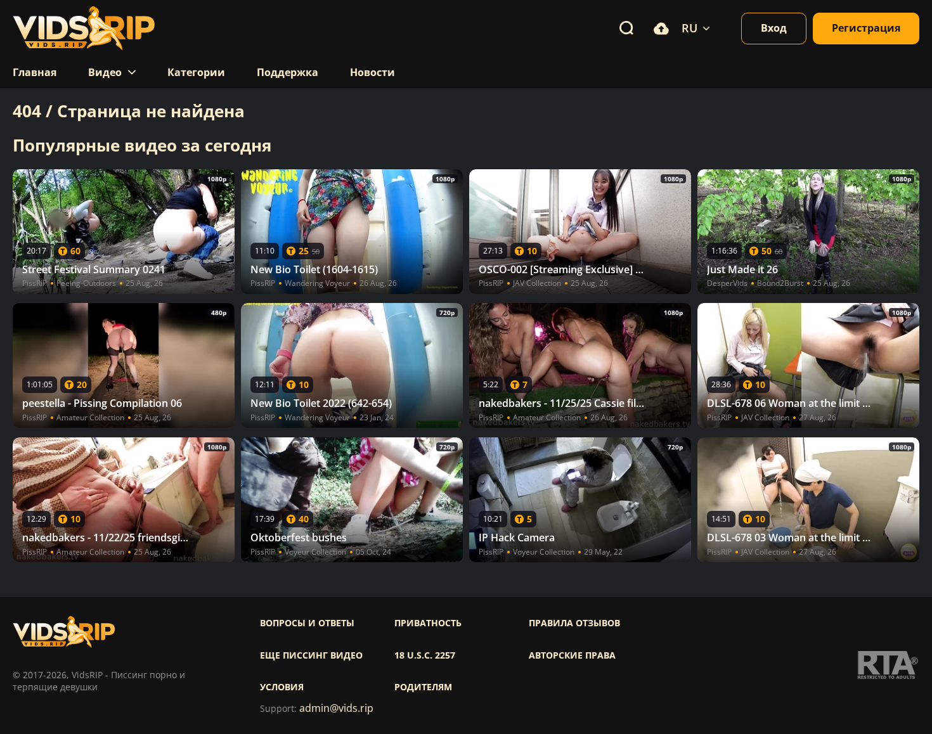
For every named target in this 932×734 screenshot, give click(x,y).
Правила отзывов (574, 623)
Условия (282, 687)
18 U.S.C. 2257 (424, 655)
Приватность (428, 623)
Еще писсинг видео (311, 655)
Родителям (423, 687)
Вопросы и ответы (307, 623)
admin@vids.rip (336, 708)
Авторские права (572, 655)
